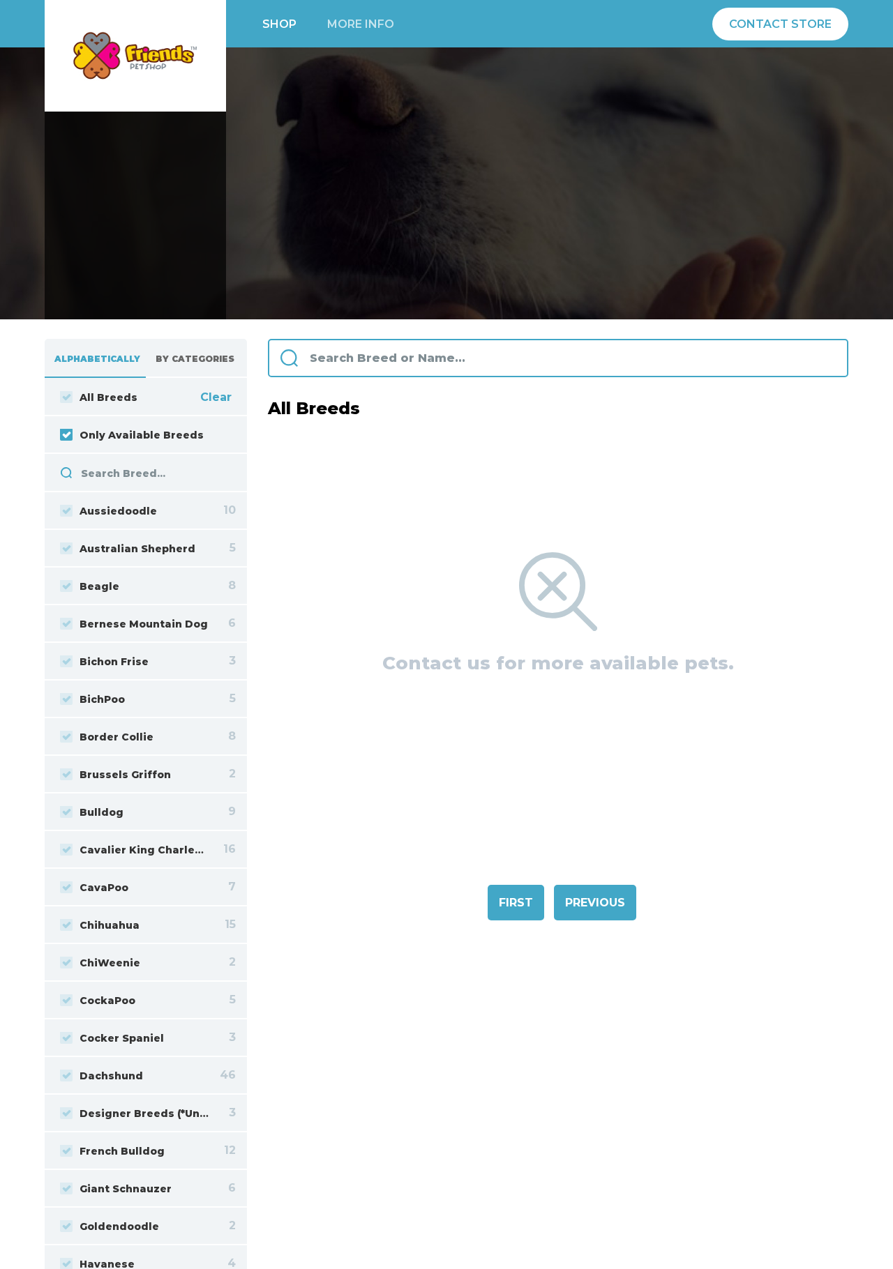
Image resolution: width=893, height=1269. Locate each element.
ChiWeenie (110, 963)
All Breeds (108, 397)
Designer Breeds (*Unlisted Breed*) (144, 1113)
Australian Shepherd (137, 548)
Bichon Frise (114, 661)
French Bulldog (122, 1151)
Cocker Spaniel (122, 1038)
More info (360, 24)
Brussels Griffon (125, 774)
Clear (216, 397)
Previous (595, 902)
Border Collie (116, 737)
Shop (279, 24)
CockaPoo (107, 1000)
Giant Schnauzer (126, 1189)
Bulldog (101, 812)
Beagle (99, 586)
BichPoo (102, 699)
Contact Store (780, 24)
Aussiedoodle (118, 511)
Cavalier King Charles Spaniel (144, 850)
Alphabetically (97, 359)
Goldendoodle (119, 1226)
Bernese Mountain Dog (144, 624)
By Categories (195, 359)
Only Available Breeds (142, 435)
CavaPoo (104, 887)
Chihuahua (110, 925)
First (516, 902)
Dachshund (111, 1076)
